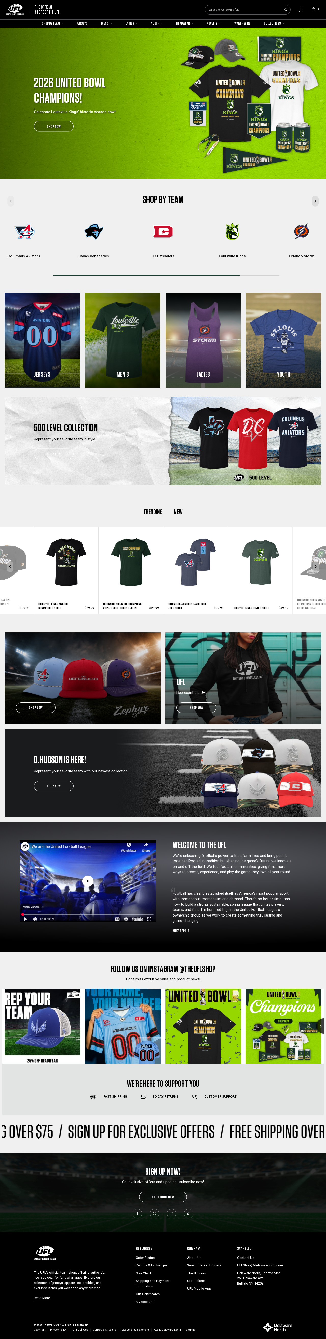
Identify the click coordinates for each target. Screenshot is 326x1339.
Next (316, 566)
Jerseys (82, 23)
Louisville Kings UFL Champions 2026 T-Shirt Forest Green (57, 606)
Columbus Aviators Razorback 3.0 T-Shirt (122, 606)
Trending (152, 512)
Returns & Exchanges (151, 1265)
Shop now (36, 707)
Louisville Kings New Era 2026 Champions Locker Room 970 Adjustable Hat (251, 604)
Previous (10, 566)
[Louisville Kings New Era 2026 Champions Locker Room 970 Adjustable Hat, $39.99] (260, 552)
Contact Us (245, 1258)
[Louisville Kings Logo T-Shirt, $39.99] (195, 552)
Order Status (145, 1258)
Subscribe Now (163, 1197)
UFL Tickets (196, 1281)
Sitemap (190, 1329)
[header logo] (45, 1252)
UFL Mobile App (199, 1288)
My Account (145, 1302)
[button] (315, 201)
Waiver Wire (242, 23)
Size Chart (143, 1273)
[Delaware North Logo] (277, 1327)
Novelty (212, 23)
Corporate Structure (104, 1329)
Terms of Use (79, 1329)
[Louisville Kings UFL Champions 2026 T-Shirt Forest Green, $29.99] (66, 552)
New (178, 512)
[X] (154, 1213)
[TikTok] (188, 1213)
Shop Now (54, 454)
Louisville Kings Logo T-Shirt (186, 608)
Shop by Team (51, 23)
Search (286, 10)
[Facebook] (137, 1213)
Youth (155, 23)
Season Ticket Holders (204, 1265)
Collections (272, 23)
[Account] (301, 10)
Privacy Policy (58, 1329)
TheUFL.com (196, 1273)
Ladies (130, 23)
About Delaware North (167, 1329)
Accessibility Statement (135, 1329)
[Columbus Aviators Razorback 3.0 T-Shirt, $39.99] (131, 552)
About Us (194, 1258)
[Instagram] (171, 1213)
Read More (42, 1298)
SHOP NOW (54, 126)
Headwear (183, 23)
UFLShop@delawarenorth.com (260, 1265)
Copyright (39, 1329)
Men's (105, 23)
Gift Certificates (148, 1294)
